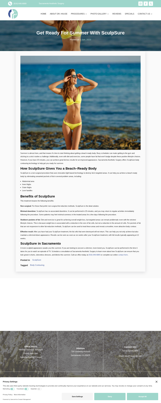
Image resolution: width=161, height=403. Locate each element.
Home (43, 14)
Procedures (78, 14)
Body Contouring (37, 265)
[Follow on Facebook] (146, 4)
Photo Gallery (99, 14)
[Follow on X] (151, 4)
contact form (123, 255)
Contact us (144, 14)
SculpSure (36, 260)
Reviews (116, 14)
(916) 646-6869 (94, 255)
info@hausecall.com (133, 356)
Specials (129, 14)
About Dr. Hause (58, 14)
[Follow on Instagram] (140, 4)
